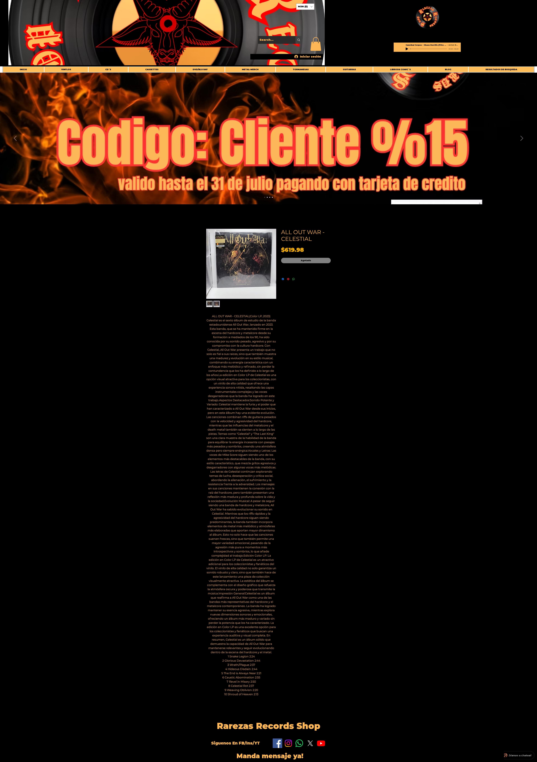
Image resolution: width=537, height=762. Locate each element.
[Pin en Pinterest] (288, 279)
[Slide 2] (267, 197)
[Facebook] (277, 743)
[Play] (407, 48)
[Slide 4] (264, 197)
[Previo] (15, 138)
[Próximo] (521, 138)
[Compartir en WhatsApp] (293, 279)
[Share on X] (299, 279)
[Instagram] (288, 743)
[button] (316, 44)
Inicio (210, 218)
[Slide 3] (269, 197)
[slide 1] (272, 197)
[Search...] (298, 40)
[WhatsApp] (299, 743)
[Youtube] (321, 743)
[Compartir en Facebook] (283, 279)
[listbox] (305, 7)
